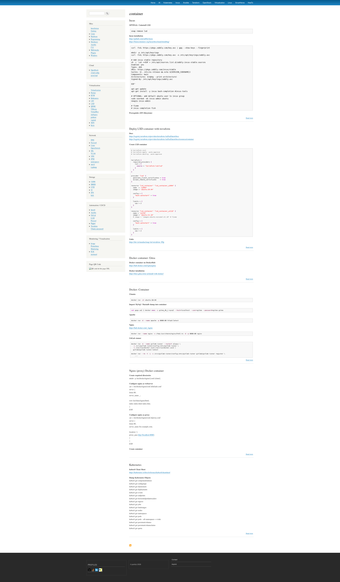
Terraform (195, 2)
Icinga (93, 243)
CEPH (93, 182)
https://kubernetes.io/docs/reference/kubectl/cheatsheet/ (149, 472)
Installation (95, 28)
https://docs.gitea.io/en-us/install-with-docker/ (146, 273)
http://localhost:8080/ (146, 435)
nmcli (93, 164)
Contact (174, 559)
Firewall (94, 143)
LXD (92, 104)
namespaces (95, 162)
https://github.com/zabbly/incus (141, 38)
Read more (249, 118)
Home (153, 2)
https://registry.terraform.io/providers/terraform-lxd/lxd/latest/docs (154, 136)
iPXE (93, 159)
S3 (92, 190)
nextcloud (94, 75)
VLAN (93, 153)
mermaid (94, 254)
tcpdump (94, 167)
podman (93, 117)
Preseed (93, 221)
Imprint (174, 564)
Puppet (93, 223)
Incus (178, 2)
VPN (92, 156)
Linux (230, 2)
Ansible (186, 2)
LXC (92, 101)
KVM (93, 95)
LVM (92, 187)
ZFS (92, 192)
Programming (95, 39)
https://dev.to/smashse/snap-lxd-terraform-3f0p (146, 242)
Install (93, 210)
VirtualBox (95, 112)
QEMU (93, 106)
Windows (94, 55)
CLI (92, 47)
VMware (94, 109)
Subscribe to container (130, 545)
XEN (92, 123)
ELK (92, 251)
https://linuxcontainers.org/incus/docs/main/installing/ (149, 41)
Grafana (93, 31)
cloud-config (95, 73)
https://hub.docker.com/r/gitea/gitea (142, 265)
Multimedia (95, 50)
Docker (93, 93)
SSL (92, 151)
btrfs (92, 195)
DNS (92, 140)
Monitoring (94, 249)
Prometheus (95, 246)
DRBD (93, 184)
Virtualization (220, 2)
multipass (94, 114)
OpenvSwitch (95, 148)
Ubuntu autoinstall (97, 229)
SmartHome (240, 2)
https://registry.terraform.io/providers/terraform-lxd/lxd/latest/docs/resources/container (161, 139)
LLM (92, 218)
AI (159, 2)
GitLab (93, 215)
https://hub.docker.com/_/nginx (141, 328)
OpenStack (207, 2)
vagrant (93, 120)
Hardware (94, 36)
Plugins (93, 53)
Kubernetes (167, 2)
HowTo (250, 2)
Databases (94, 42)
